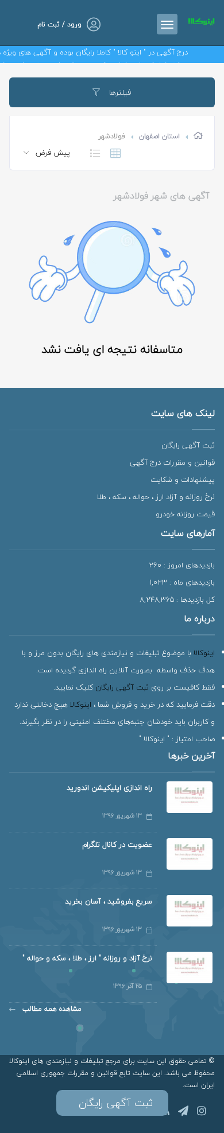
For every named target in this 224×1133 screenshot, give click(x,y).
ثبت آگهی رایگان (188, 445)
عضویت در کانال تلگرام (117, 844)
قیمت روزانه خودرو (185, 514)
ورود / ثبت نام (59, 24)
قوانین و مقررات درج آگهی (172, 462)
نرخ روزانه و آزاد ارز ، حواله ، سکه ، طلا (155, 496)
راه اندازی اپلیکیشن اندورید (109, 787)
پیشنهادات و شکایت (182, 479)
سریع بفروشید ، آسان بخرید (108, 901)
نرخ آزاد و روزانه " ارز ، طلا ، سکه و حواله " (87, 958)
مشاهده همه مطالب (51, 1009)
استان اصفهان (159, 136)
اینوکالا (204, 653)
